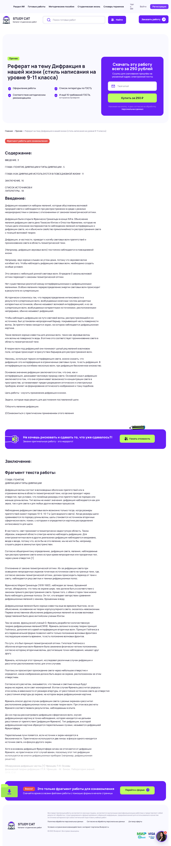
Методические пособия (61, 6)
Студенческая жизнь (89, 6)
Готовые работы (36, 6)
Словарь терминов (114, 6)
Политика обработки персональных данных (65, 821)
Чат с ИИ (132, 6)
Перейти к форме (135, 789)
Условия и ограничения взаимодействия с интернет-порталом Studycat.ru (78, 827)
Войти (143, 6)
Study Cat (21, 18)
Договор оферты (135, 821)
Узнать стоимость (139, 438)
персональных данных (132, 109)
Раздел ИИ (19, 6)
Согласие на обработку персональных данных (106, 821)
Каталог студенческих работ (25, 22)
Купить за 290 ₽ (132, 98)
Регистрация (159, 6)
